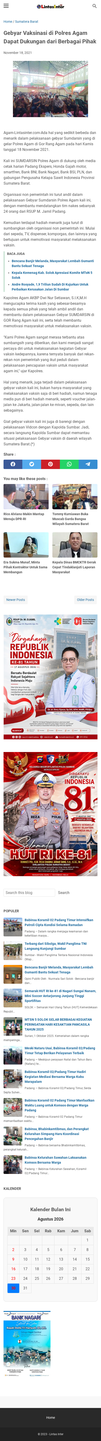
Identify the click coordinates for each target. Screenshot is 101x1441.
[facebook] (13, 464)
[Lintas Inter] (50, 6)
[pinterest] (50, 464)
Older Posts (85, 600)
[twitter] (31, 464)
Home (50, 1417)
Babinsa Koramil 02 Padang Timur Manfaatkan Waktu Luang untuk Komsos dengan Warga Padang (59, 1105)
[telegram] (88, 464)
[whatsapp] (69, 464)
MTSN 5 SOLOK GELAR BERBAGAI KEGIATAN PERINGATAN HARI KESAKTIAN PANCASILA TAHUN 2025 (58, 1024)
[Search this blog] (94, 6)
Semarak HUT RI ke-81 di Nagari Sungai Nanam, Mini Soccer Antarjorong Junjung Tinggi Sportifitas (60, 996)
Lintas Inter (56, 1434)
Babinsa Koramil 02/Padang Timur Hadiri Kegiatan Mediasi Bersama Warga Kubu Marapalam (55, 1077)
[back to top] (91, 1430)
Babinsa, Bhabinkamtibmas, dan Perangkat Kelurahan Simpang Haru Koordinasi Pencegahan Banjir (57, 1134)
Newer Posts (15, 600)
